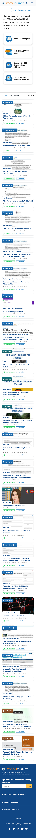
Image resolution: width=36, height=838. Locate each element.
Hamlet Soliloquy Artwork (13, 312)
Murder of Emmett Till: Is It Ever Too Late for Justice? (17, 366)
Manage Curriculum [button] (11, 809)
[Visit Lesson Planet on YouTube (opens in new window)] (22, 829)
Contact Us (18, 818)
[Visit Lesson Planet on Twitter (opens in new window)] (14, 829)
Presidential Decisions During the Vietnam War (16, 283)
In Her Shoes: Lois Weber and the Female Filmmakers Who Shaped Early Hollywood (18, 339)
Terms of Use (27, 824)
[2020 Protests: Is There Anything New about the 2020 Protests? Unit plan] (18, 424)
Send (29, 786)
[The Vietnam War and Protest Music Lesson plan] (18, 230)
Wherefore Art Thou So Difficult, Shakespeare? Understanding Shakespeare (15, 588)
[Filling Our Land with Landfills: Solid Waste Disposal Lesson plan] (18, 120)
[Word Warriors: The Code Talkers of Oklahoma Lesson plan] (18, 528)
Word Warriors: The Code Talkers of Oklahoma (16, 532)
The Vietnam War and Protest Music (17, 229)
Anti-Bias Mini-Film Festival (13, 616)
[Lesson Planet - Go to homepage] (13, 3)
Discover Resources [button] (11, 802)
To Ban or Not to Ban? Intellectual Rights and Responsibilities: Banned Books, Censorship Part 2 (17, 560)
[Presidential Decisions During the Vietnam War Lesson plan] (18, 286)
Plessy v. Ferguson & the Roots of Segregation (16, 172)
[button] (32, 3)
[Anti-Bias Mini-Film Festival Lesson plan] (18, 618)
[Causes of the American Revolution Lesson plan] (18, 147)
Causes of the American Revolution (16, 146)
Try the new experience (23, 10)
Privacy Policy (16, 824)
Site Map (8, 824)
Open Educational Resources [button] (15, 795)
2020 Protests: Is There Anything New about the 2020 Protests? (17, 421)
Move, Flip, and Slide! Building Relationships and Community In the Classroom (17, 477)
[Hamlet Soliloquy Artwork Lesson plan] (18, 313)
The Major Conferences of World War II (18, 201)
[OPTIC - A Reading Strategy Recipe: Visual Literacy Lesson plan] (18, 446)
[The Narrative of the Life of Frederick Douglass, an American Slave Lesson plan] (18, 258)
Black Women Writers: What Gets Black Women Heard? (16, 393)
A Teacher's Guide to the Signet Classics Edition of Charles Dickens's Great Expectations (17, 726)
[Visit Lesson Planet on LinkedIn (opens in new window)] (18, 829)
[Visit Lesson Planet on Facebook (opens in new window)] (10, 829)
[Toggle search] (27, 3)
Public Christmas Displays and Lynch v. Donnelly (17, 698)
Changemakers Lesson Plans (14, 505)
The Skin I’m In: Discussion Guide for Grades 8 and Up (17, 642)
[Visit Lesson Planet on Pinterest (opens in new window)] (26, 829)
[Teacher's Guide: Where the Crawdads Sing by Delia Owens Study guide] (18, 756)
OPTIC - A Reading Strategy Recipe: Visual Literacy (16, 449)
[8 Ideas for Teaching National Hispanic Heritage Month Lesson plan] (18, 674)
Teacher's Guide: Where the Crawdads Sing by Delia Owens (17, 753)
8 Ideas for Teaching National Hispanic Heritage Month (14, 670)
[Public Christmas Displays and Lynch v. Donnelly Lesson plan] (18, 701)
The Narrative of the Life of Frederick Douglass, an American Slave (17, 255)
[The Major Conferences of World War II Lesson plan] (18, 203)
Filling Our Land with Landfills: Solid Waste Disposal (17, 117)
